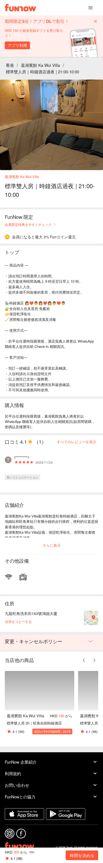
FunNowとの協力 (20, 797)
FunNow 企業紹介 (21, 762)
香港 (10, 65)
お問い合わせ (17, 785)
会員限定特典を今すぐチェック (28, 224)
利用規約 (13, 773)
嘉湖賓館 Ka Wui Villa (40, 65)
